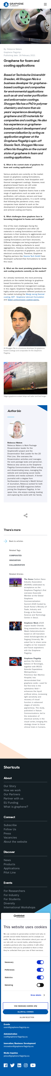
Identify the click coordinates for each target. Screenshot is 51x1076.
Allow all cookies (26, 1012)
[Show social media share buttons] (25, 515)
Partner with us (13, 798)
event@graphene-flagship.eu (16, 1027)
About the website (15, 841)
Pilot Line (10, 872)
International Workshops (19, 907)
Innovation (15, 560)
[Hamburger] (45, 4)
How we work (12, 790)
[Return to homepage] (17, 5)
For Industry (11, 895)
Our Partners (12, 794)
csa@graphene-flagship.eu (16, 1036)
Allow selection (27, 1017)
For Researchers (14, 891)
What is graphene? (16, 806)
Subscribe (10, 825)
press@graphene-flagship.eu (16, 1056)
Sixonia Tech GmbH (31, 256)
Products (9, 864)
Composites (15, 555)
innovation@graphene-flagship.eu (19, 1046)
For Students (12, 899)
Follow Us (10, 829)
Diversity (9, 903)
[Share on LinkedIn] (35, 510)
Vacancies (10, 837)
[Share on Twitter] (17, 510)
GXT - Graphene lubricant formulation (27, 297)
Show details (36, 995)
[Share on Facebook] (26, 507)
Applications (12, 868)
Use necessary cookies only (25, 1006)
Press (7, 833)
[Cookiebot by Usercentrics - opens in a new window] (14, 916)
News (7, 860)
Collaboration (17, 565)
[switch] (40, 970)
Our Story (10, 786)
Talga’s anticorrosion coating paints (23, 300)
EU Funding (11, 802)
